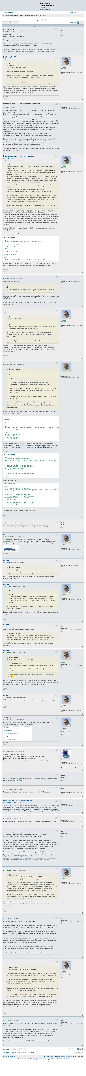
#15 (4, 719)
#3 (4, 107)
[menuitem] (11, 12)
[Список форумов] (21, 5)
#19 (4, 802)
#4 (4, 160)
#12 (4, 626)
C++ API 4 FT (43, 20)
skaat (62, 30)
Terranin (63, 67)
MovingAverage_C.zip (9, 548)
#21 (4, 832)
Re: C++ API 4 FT (9, 57)
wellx (62, 561)
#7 (4, 364)
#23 (4, 918)
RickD (62, 759)
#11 (4, 586)
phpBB (49, 1058)
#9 (4, 536)
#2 (4, 59)
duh (62, 831)
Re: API (6, 560)
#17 (4, 776)
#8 (4, 523)
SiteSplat (48, 1061)
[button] (83, 22)
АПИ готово (7, 718)
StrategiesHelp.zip (8, 736)
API (4, 534)
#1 (4, 31)
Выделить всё (11, 237)
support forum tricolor (32, 1058)
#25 (4, 1020)
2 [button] (80, 23)
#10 (4, 562)
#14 (4, 697)
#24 (4, 963)
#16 (4, 751)
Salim (62, 788)
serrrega (63, 801)
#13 (4, 652)
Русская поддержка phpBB (43, 1059)
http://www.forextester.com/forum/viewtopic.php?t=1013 (20, 904)
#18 (4, 789)
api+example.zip (8, 730)
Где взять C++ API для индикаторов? (17, 800)
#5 (4, 278)
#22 (4, 870)
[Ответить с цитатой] (56, 29)
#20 (4, 818)
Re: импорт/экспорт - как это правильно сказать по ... (18, 157)
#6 (4, 312)
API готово (7, 695)
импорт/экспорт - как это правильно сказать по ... (21, 104)
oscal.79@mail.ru (18, 780)
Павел (63, 775)
